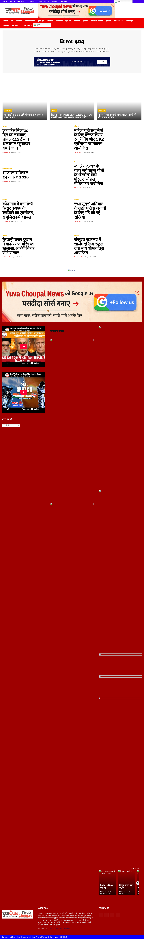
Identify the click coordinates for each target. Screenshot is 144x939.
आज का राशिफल (7, 168)
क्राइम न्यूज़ (130, 21)
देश (12, 21)
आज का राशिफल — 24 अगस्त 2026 (18, 175)
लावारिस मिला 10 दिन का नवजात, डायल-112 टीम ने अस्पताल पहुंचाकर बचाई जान (16, 139)
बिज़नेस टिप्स (59, 21)
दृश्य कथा (108, 21)
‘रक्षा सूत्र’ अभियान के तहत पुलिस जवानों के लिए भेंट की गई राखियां (90, 210)
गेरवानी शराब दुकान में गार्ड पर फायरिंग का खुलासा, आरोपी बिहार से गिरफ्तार (18, 246)
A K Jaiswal (6, 152)
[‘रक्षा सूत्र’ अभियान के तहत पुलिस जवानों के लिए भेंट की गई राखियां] (125, 210)
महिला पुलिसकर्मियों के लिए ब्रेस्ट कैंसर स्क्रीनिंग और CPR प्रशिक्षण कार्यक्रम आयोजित (89, 139)
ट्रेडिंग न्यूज (41, 21)
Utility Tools (26, 26)
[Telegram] (112, 915)
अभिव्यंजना (77, 21)
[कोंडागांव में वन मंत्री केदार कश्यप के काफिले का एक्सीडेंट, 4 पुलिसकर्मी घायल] (53, 210)
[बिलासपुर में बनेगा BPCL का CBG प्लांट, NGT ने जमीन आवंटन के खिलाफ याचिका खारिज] (72, 97)
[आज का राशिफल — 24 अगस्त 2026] (53, 174)
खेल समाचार (19, 21)
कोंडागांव (5, 200)
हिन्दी (38, 25)
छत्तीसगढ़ (76, 200)
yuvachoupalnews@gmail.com (58, 929)
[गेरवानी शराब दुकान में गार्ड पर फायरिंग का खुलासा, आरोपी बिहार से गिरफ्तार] (53, 246)
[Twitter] (118, 915)
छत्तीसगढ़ (6, 21)
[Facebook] (101, 915)
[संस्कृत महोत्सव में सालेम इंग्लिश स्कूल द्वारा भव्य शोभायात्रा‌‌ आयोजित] (125, 246)
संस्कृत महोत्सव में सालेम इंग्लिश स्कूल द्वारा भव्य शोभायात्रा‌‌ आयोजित (89, 246)
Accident (8, 110)
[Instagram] (106, 915)
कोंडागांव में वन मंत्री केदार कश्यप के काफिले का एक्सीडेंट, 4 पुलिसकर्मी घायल (18, 210)
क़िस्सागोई (85, 21)
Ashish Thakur (78, 257)
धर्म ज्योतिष (50, 21)
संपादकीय (6, 26)
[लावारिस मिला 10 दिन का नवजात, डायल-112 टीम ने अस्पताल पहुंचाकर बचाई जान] (53, 139)
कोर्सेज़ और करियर (30, 21)
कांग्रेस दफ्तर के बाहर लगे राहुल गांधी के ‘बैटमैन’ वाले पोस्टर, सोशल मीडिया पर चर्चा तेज (89, 174)
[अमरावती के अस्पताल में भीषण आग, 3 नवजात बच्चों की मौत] (25, 97)
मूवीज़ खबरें (68, 21)
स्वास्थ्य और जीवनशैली (97, 21)
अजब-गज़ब (14, 26)
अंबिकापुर (76, 126)
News (5, 126)
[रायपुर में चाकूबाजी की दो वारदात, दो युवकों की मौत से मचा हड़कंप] (119, 97)
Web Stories (119, 21)
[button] (139, 21)
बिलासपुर (54, 110)
